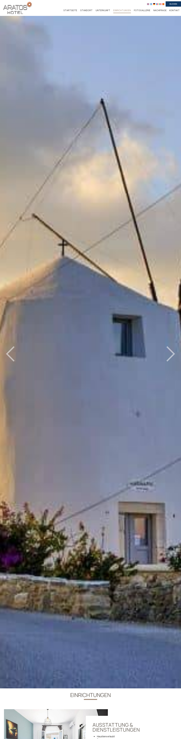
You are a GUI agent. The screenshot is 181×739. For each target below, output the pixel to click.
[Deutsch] (154, 4)
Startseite (70, 10)
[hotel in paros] (16, 7)
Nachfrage (160, 10)
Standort (86, 10)
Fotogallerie (142, 10)
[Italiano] (160, 4)
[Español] (163, 4)
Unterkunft (103, 10)
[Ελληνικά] (151, 4)
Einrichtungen (122, 10)
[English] (148, 4)
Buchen (173, 4)
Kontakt (174, 10)
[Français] (157, 4)
